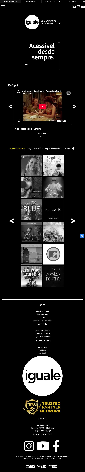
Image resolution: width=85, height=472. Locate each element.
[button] (3, 8)
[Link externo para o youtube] (43, 446)
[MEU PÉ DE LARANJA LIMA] (31, 286)
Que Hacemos (42, 314)
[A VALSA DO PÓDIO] (53, 286)
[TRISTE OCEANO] (31, 220)
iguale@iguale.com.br (42, 434)
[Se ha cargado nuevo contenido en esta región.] (42, 107)
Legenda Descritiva (53, 148)
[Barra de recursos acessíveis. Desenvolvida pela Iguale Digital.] (84, 1)
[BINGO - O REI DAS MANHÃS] (31, 197)
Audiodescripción (17, 148)
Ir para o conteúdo (10, 1)
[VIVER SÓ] (53, 220)
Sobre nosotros (42, 311)
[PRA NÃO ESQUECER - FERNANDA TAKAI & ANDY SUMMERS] (31, 264)
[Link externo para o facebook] (56, 446)
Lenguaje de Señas (35, 148)
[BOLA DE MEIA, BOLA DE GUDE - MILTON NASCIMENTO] (53, 242)
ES (79, 7)
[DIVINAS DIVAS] (53, 197)
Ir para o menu (31, 1)
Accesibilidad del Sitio (42, 320)
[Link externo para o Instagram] (29, 446)
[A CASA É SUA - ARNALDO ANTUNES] (31, 242)
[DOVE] (31, 175)
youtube (42, 350)
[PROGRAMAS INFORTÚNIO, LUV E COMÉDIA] (53, 264)
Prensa (42, 317)
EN (74, 7)
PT (83, 7)
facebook (42, 353)
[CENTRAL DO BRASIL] (53, 175)
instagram (42, 347)
